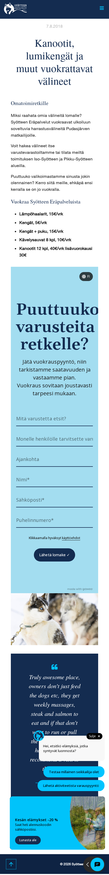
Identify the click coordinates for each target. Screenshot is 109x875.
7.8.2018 (54, 25)
